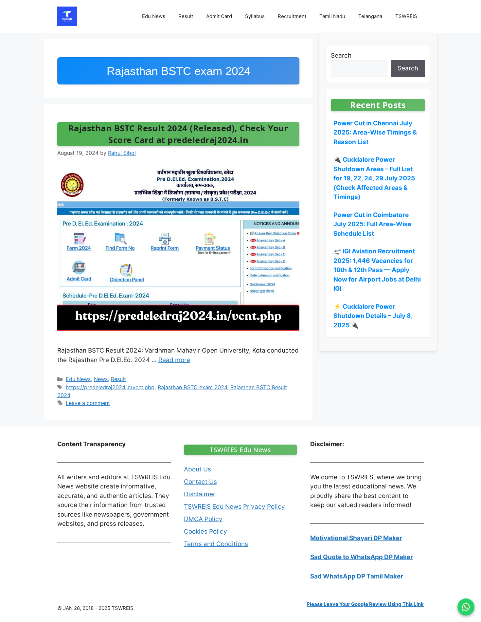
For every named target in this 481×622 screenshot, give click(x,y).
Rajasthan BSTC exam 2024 (192, 387)
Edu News (153, 16)
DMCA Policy (203, 519)
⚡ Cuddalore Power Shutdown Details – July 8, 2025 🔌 (373, 316)
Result (185, 16)
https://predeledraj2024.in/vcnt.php (110, 387)
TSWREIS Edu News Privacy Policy (234, 506)
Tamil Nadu (332, 16)
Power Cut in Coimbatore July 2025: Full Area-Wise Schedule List (372, 224)
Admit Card (219, 16)
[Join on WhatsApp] (465, 606)
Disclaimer (199, 494)
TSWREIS (406, 16)
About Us (197, 469)
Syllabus (255, 16)
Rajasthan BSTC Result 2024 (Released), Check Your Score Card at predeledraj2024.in (178, 134)
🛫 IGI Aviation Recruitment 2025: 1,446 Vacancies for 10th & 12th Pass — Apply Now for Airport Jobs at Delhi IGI (377, 269)
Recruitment (292, 16)
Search (341, 55)
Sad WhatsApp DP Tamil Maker (356, 576)
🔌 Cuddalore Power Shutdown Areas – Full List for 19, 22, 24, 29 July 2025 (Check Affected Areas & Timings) (374, 178)
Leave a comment (88, 403)
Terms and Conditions (216, 544)
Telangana (370, 16)
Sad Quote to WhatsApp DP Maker (361, 557)
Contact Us (200, 481)
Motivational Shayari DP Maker (356, 538)
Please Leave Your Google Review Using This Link (365, 604)
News (101, 379)
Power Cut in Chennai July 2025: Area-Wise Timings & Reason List (375, 132)
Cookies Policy (205, 531)
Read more (174, 360)
